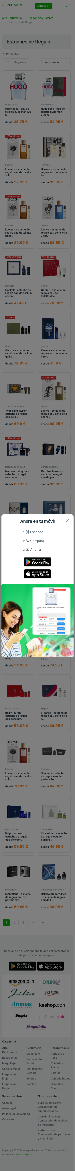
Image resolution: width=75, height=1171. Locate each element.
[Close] (67, 521)
